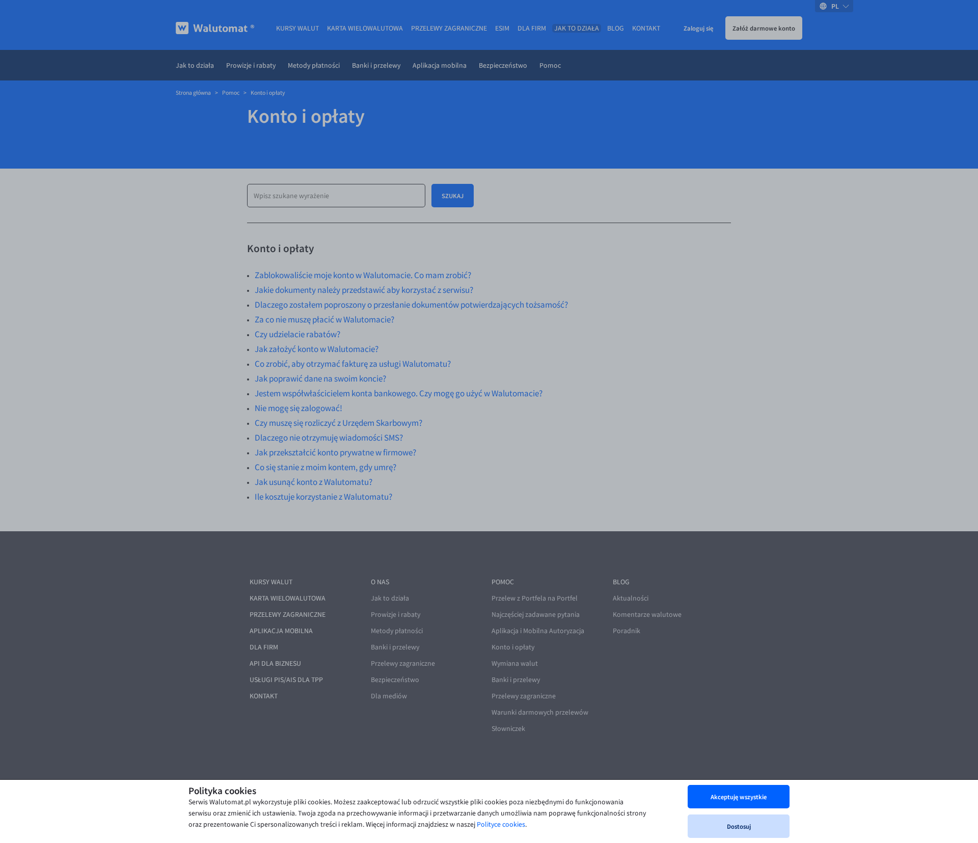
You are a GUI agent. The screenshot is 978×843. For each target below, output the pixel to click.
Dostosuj (739, 826)
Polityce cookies (501, 824)
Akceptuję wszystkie (739, 797)
